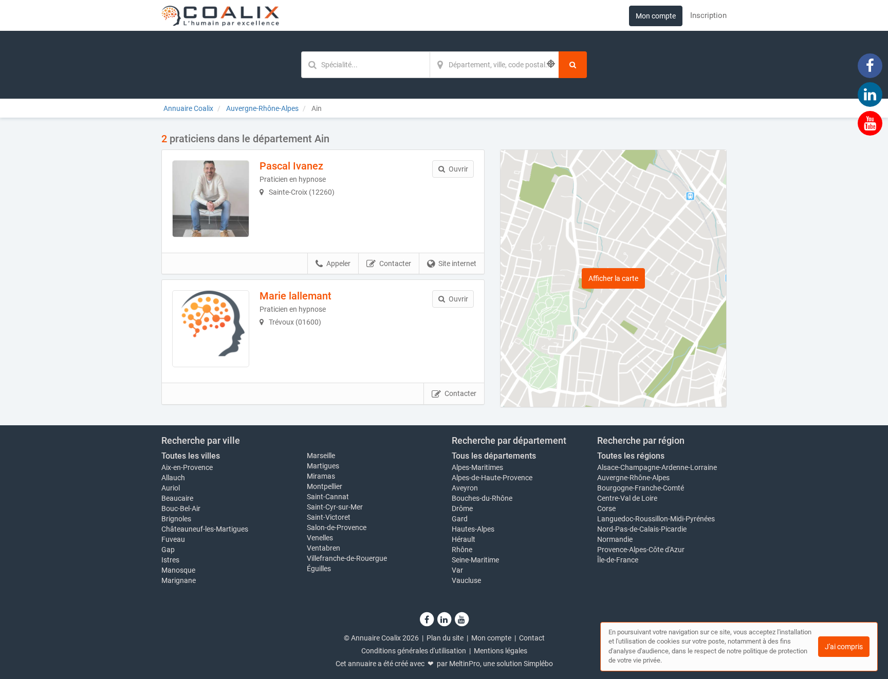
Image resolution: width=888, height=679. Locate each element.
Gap (168, 549)
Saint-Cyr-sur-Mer (335, 507)
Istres (170, 560)
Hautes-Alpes (473, 529)
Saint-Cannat (328, 497)
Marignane (178, 580)
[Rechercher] (573, 64)
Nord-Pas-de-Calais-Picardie (642, 529)
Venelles (320, 538)
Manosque (178, 570)
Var (457, 570)
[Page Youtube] (870, 123)
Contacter (395, 263)
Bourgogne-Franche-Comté (640, 488)
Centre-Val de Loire (627, 498)
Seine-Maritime (475, 560)
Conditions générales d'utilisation (413, 651)
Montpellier (324, 486)
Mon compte (656, 16)
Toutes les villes (190, 456)
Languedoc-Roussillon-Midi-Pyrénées (656, 519)
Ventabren (323, 548)
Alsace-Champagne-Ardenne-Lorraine (657, 467)
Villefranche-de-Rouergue (347, 558)
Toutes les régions (630, 456)
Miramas (321, 476)
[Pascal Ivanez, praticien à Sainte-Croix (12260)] (211, 199)
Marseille (321, 455)
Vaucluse (466, 580)
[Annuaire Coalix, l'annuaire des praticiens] (220, 15)
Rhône (462, 549)
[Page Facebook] (870, 65)
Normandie (615, 539)
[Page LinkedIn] (870, 94)
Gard (460, 519)
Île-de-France (617, 560)
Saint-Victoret (328, 517)
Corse (606, 508)
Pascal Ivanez (291, 166)
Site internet (457, 263)
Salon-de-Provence (336, 527)
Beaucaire (177, 498)
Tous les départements (494, 456)
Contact (532, 638)
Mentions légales (500, 651)
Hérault (463, 539)
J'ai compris (844, 647)
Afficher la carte (613, 278)
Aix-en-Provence (187, 467)
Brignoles (176, 519)
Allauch (173, 478)
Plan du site (445, 638)
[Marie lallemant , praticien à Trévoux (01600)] (211, 329)
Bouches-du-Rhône (482, 498)
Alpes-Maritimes (477, 467)
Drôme (462, 508)
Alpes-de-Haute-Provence (492, 478)
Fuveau (173, 539)
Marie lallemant (295, 296)
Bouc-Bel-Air (180, 508)
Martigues (323, 466)
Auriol (170, 488)
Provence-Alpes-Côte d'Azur (640, 549)
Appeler (338, 263)
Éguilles (319, 568)
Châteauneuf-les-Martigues (204, 529)
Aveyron (465, 488)
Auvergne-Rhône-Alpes (633, 478)
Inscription (708, 15)
